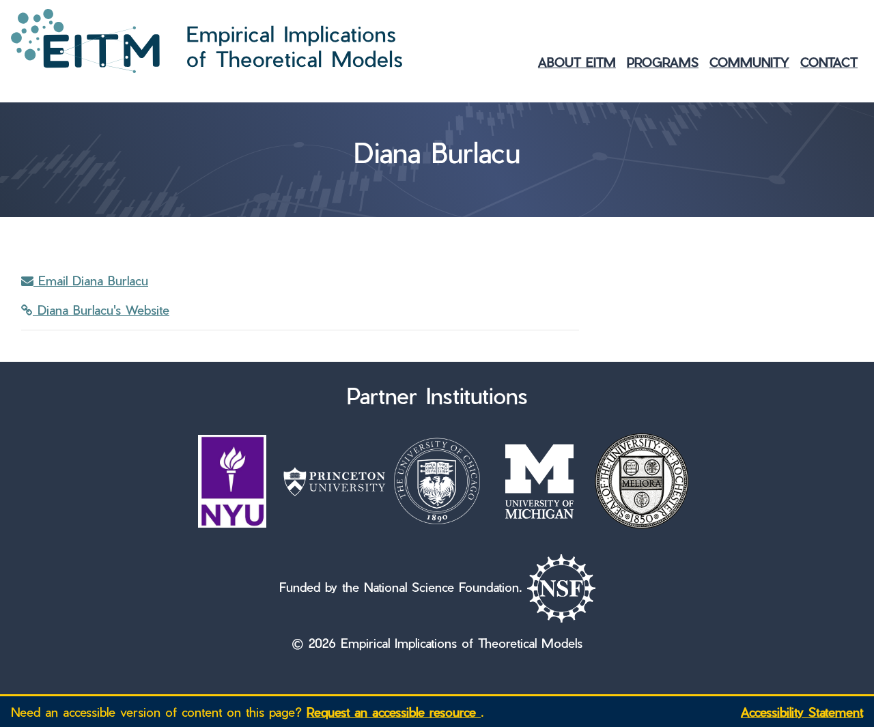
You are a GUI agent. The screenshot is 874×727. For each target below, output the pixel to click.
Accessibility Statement (802, 711)
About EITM (577, 62)
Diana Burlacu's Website (101, 309)
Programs (663, 62)
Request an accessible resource (394, 711)
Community (749, 62)
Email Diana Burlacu (90, 280)
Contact (829, 62)
